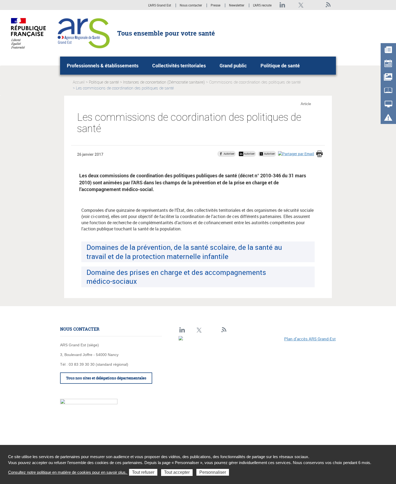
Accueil (79, 82)
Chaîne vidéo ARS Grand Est (319, 5)
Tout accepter (177, 472)
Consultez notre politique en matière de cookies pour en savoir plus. (68, 472)
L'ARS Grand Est (159, 5)
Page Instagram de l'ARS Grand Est (291, 5)
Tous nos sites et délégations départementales (106, 378)
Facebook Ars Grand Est (310, 5)
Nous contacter (191, 5)
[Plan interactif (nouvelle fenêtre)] (257, 373)
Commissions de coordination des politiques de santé (255, 82)
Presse (215, 5)
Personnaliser (212, 472)
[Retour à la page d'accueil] (84, 33)
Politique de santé (280, 65)
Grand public (233, 65)
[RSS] (328, 5)
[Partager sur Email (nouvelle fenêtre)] (296, 153)
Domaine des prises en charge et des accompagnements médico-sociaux (176, 277)
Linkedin (282, 5)
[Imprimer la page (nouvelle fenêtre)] (319, 154)
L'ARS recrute (262, 5)
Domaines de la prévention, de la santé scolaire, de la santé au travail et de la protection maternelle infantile (184, 252)
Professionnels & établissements (102, 65)
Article (306, 104)
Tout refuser (143, 472)
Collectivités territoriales (179, 65)
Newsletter (236, 5)
